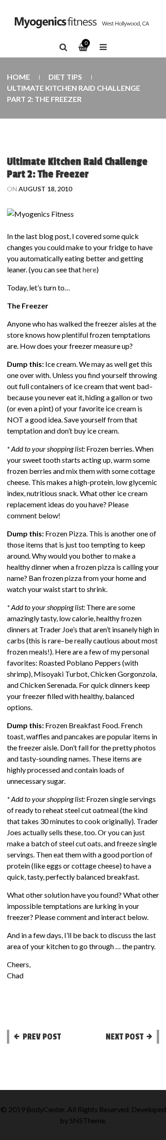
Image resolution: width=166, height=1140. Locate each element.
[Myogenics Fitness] (83, 22)
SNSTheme (87, 1120)
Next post (124, 1037)
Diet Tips (65, 76)
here (89, 269)
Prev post (42, 1037)
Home (18, 76)
